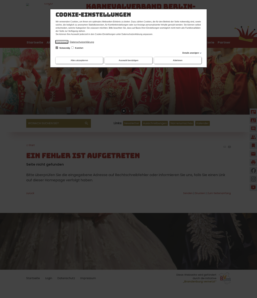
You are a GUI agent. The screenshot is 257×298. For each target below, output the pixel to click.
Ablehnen (177, 60)
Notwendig (64, 48)
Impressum (62, 42)
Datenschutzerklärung (82, 42)
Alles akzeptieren (79, 60)
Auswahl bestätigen (128, 60)
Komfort (78, 48)
